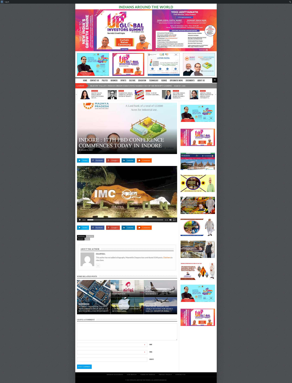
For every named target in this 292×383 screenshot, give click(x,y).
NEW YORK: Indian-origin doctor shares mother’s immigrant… (179, 95)
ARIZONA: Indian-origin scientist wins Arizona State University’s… (207, 95)
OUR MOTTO (131, 374)
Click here (167, 257)
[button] (78, 30)
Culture (175, 91)
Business (94, 91)
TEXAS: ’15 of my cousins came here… (153, 93)
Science (203, 91)
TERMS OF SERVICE (147, 374)
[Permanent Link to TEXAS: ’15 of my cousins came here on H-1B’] (139, 94)
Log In (7, 2)
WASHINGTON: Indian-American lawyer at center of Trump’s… (126, 94)
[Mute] (170, 220)
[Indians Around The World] (146, 7)
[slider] (125, 219)
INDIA (87, 239)
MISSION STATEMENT (115, 374)
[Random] (214, 80)
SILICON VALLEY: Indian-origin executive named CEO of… (97, 95)
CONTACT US (180, 374)
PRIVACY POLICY (165, 374)
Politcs (121, 91)
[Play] (80, 220)
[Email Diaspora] (98, 265)
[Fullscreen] (174, 220)
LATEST (80, 85)
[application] (127, 194)
